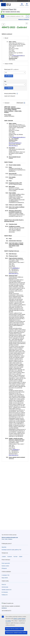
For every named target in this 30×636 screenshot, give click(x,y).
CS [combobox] (6, 72)
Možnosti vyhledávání (23, 19)
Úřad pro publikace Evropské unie (10, 537)
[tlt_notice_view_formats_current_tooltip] (24, 103)
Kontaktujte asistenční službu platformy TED (11, 549)
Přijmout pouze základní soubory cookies (16, 632)
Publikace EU (5, 594)
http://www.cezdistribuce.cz (15, 142)
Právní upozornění (6, 563)
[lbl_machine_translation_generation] (17, 93)
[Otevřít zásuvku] (3, 24)
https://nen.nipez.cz (13, 145)
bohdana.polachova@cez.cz (18, 55)
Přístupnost (4, 568)
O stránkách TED (5, 575)
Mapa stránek (5, 577)
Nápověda (4, 547)
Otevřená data (5, 587)
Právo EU (4, 584)
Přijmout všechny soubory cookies (14, 628)
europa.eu (4, 608)
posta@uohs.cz (16, 268)
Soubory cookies (5, 565)
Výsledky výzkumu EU (6, 589)
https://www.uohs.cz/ (13, 273)
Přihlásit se (22, 5)
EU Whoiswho (5, 592)
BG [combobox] (6, 84)
